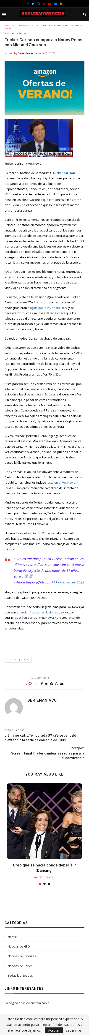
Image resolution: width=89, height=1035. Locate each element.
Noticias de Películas (22, 956)
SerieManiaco (26, 53)
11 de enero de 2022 (69, 582)
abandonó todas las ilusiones (37, 612)
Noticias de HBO (19, 946)
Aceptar (54, 1030)
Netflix (12, 937)
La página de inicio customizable (27, 1003)
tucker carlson (64, 173)
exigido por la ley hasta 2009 (47, 308)
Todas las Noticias (20, 975)
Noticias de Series (25, 25)
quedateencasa (18, 660)
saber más (74, 1030)
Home (7, 25)
